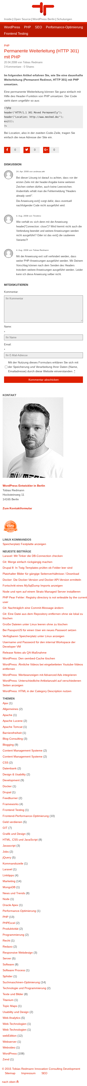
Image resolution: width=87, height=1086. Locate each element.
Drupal (7, 792)
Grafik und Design (14, 833)
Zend (6, 1059)
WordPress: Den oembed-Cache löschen (29, 658)
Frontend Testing (16, 33)
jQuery (7, 857)
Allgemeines (10, 709)
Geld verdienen (12, 822)
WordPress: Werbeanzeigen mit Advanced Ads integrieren (40, 674)
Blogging (8, 744)
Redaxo (8, 946)
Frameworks (11, 804)
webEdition (10, 1035)
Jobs (6, 851)
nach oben (9, 1081)
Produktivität (10, 928)
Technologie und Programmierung (24, 988)
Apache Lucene (13, 720)
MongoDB (9, 887)
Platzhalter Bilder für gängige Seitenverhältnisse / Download (41, 573)
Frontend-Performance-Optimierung (26, 816)
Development (11, 780)
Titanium (8, 1000)
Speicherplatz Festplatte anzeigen (24, 544)
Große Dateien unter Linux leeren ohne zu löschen (35, 624)
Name (7, 326)
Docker (7, 786)
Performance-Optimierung (64, 27)
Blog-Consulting (13, 738)
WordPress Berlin (44, 19)
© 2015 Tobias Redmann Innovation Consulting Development (41, 1068)
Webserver (10, 1041)
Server (7, 958)
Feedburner (10, 798)
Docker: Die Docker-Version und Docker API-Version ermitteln (42, 579)
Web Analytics (11, 1017)
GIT (5, 827)
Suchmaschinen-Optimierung (21, 982)
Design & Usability (14, 774)
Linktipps (8, 875)
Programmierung (13, 934)
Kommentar (11, 291)
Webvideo (9, 1047)
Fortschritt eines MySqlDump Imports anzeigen (33, 585)
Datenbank (10, 768)
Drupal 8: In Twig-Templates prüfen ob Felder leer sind (37, 567)
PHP (27, 27)
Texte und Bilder (13, 994)
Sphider (8, 976)
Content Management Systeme (22, 750)
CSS (5, 762)
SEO (38, 27)
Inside (8, 19)
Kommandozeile (13, 863)
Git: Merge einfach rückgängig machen (27, 561)
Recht (6, 940)
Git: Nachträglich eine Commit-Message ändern (33, 607)
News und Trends (14, 893)
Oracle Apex (10, 905)
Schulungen (64, 19)
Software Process (14, 970)
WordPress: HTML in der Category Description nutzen (37, 691)
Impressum (28, 1073)
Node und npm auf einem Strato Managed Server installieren (42, 591)
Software (8, 964)
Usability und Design (16, 1012)
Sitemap (10, 1073)
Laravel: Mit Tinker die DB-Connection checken (33, 555)
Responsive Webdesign (18, 952)
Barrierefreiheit (12, 732)
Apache (7, 715)
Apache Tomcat (12, 726)
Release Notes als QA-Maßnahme (25, 652)
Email (7, 344)
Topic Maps (10, 1006)
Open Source (22, 19)
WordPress (12, 27)
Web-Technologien (15, 1023)
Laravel (7, 869)
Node (6, 899)
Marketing (9, 881)
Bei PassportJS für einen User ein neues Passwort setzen (39, 630)
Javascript (9, 845)
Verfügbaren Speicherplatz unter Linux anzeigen (33, 636)
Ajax (5, 703)
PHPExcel (9, 922)
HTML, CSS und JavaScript (20, 839)
